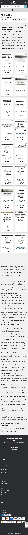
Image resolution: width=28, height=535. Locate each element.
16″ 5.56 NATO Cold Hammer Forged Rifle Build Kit (7, 248)
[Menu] (2, 2)
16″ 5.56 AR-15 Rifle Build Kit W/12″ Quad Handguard (21, 201)
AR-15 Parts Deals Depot (6, 490)
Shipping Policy (4, 472)
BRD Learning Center (5, 465)
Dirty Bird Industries (21, 180)
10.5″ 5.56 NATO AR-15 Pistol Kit (7, 179)
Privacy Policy (4, 476)
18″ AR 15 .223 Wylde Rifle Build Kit (7, 67)
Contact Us (3, 510)
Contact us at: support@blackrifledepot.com (14, 442)
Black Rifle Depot (7, 69)
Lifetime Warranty (5, 479)
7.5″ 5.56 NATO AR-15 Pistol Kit (7, 112)
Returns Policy (4, 474)
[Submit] (25, 6)
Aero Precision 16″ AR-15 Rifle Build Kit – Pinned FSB (21, 224)
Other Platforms (4, 494)
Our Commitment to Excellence (7, 508)
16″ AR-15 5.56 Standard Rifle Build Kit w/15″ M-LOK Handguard (7, 201)
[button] (26, 524)
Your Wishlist (4, 481)
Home (2, 17)
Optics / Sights (4, 492)
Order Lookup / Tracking (6, 462)
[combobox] (12, 6)
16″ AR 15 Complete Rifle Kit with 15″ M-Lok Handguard (21, 248)
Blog (2, 467)
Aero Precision (7, 227)
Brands (2, 498)
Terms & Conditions (5, 512)
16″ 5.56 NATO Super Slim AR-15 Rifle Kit (21, 134)
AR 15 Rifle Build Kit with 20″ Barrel (20, 112)
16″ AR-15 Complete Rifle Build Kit (7, 134)
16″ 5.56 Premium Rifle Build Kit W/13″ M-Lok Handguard (7, 156)
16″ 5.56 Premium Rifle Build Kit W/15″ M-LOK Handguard (21, 67)
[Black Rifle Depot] (14, 2)
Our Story (3, 505)
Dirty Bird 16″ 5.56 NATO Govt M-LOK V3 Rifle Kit (20, 179)
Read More (8, 50)
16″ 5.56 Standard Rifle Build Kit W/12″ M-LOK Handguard (20, 89)
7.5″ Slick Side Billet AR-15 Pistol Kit (7, 89)
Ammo (2, 496)
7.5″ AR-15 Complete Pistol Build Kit (21, 156)
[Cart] (25, 2)
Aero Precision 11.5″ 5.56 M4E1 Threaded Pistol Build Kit (7, 225)
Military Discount (4, 483)
